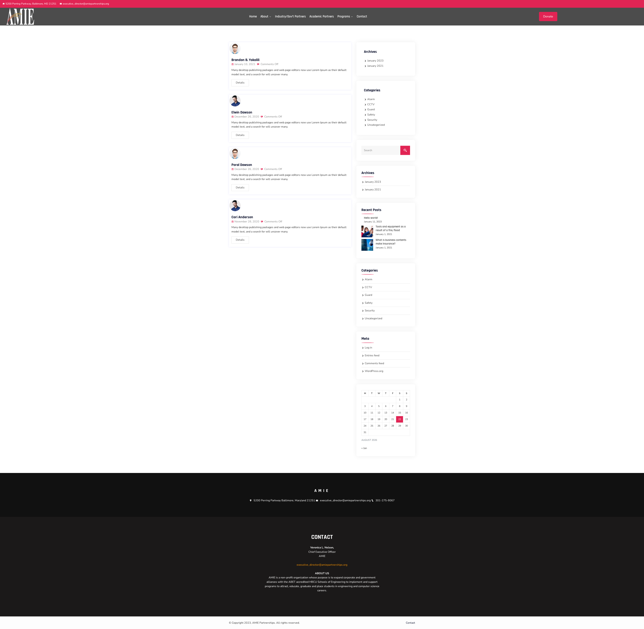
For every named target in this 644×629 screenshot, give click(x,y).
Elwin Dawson (241, 112)
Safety (371, 114)
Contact (362, 16)
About (264, 16)
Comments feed (374, 363)
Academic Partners (321, 16)
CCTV (370, 104)
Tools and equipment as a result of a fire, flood (391, 228)
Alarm (371, 99)
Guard (371, 109)
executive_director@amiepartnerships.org (86, 3)
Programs (343, 16)
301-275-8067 (385, 500)
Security (372, 120)
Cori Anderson (242, 217)
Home (253, 16)
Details (240, 82)
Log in (368, 347)
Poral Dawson (241, 165)
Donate (548, 16)
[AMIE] (80, 16)
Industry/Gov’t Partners (290, 16)
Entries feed (372, 355)
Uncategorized (376, 125)
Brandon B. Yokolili (245, 60)
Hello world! (371, 218)
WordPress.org (374, 371)
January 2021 (375, 66)
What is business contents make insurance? (391, 242)
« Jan (364, 448)
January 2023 (375, 61)
